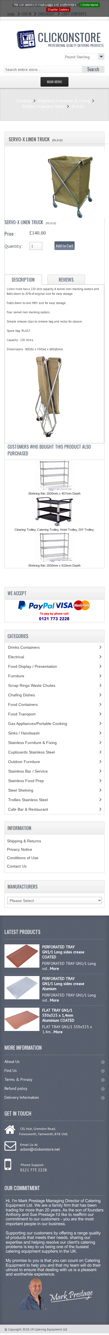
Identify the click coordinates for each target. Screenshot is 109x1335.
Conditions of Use (22, 858)
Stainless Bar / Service (31, 771)
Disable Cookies (58, 9)
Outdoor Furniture (28, 761)
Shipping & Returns (24, 841)
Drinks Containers (28, 647)
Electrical (21, 657)
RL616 (78, 106)
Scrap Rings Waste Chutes (34, 685)
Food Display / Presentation (36, 666)
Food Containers (28, 704)
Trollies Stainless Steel (43, 106)
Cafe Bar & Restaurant (33, 809)
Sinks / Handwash (29, 733)
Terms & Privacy (18, 1079)
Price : (9, 233)
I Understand (89, 5)
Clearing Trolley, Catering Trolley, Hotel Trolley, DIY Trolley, (54, 529)
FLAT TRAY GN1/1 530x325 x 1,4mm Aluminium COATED (58, 1015)
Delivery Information (21, 1097)
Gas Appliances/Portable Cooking (41, 723)
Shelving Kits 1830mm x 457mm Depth (54, 493)
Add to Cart (64, 246)
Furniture (20, 676)
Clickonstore (70, 38)
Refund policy (15, 1088)
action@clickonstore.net (40, 1149)
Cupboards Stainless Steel (34, 752)
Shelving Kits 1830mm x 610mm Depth (54, 565)
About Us (12, 1061)
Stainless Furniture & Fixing (64, 100)
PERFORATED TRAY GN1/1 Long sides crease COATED (63, 951)
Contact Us (17, 866)
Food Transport (27, 714)
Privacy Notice (19, 849)
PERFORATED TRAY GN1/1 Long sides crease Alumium (63, 983)
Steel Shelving (25, 790)
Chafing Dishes (25, 695)
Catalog (23, 100)
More (54, 968)
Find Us (10, 1070)
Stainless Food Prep (30, 780)
